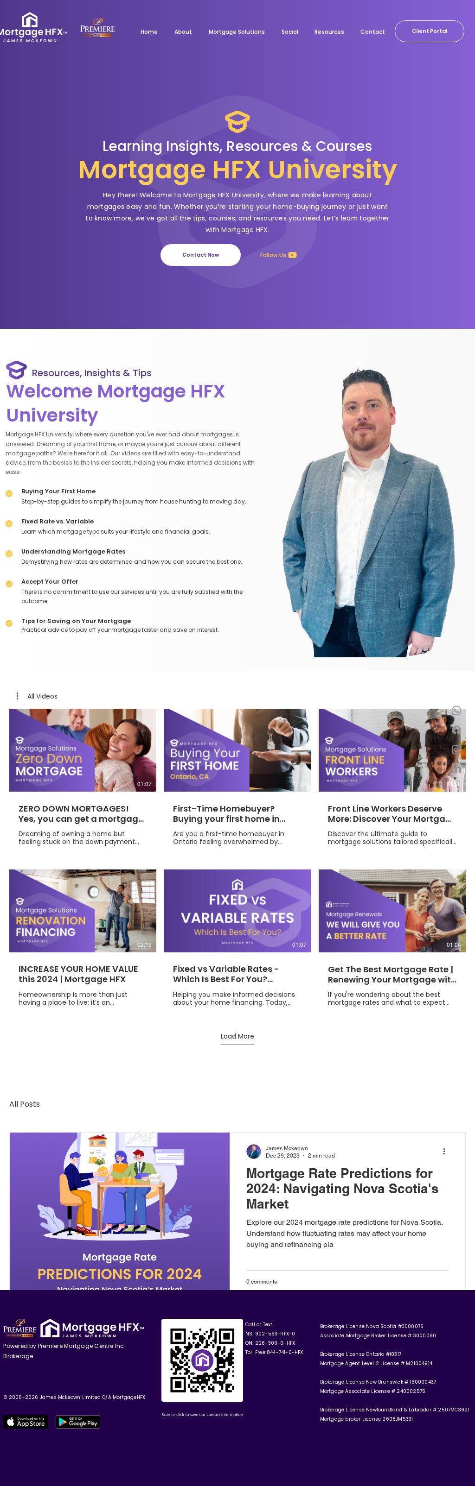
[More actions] (447, 1151)
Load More (237, 1036)
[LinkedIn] (456, 769)
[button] (37, 696)
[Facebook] (456, 730)
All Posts (24, 1104)
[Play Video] (83, 750)
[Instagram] (456, 749)
